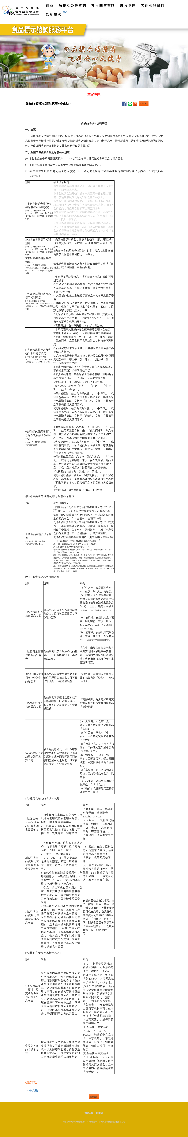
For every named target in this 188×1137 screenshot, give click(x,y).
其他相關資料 (153, 5)
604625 (99, 1113)
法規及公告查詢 (73, 5)
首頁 (50, 6)
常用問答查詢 (103, 5)
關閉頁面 (94, 1096)
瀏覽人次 (90, 1113)
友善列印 (143, 103)
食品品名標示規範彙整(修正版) (48, 103)
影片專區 (128, 5)
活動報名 (54, 14)
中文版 (33, 1090)
